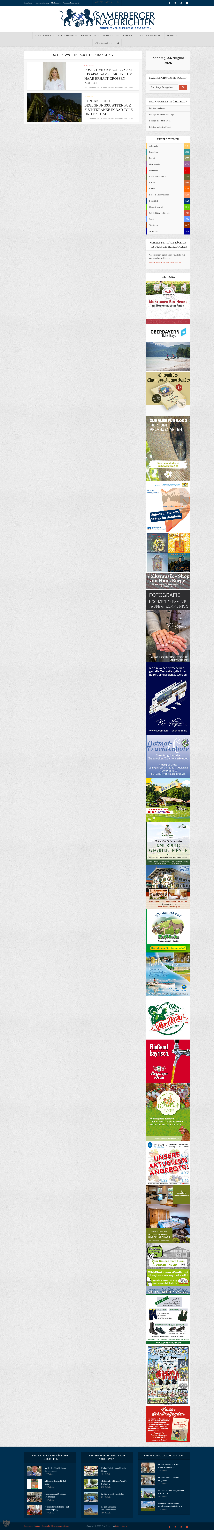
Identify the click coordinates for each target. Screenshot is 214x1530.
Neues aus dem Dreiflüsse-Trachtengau (55, 1495)
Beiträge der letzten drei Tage (161, 114)
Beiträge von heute (157, 108)
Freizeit (172, 35)
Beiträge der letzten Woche (160, 121)
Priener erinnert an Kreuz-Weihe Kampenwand (169, 1466)
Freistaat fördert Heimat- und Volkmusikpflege (57, 1508)
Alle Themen (43, 35)
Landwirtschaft (149, 35)
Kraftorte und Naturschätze (112, 1494)
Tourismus (110, 35)
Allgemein (88, 97)
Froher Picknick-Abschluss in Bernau (113, 1469)
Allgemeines (66, 35)
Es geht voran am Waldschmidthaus (108, 1508)
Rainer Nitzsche (121, 1526)
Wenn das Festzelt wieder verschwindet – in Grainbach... (170, 1504)
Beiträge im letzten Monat (160, 127)
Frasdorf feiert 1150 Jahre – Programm (169, 1479)
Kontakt (37, 1526)
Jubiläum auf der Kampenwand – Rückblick (171, 1491)
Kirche (127, 35)
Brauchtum (88, 35)
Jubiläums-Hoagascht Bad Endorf (55, 1482)
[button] (6, 1523)
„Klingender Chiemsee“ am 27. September (114, 1482)
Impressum (28, 1526)
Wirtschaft (102, 43)
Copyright (46, 1526)
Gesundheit (89, 65)
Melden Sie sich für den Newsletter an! (165, 263)
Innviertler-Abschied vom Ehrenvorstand (55, 1469)
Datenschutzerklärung (60, 1526)
